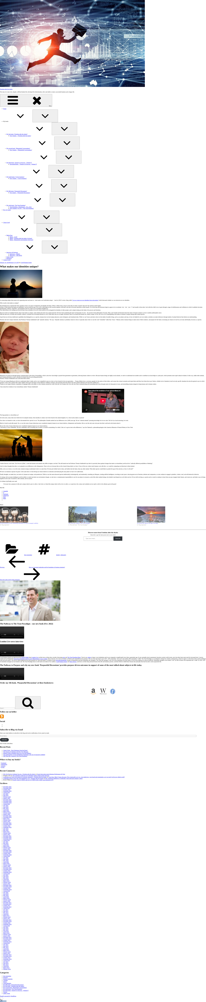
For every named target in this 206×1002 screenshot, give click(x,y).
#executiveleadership (61, 660)
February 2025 (7, 797)
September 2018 (7, 889)
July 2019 (5, 875)
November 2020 (7, 852)
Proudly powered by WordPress (8, 996)
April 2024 (6, 810)
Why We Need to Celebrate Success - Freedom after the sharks (19, 774)
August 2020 (6, 856)
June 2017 (5, 911)
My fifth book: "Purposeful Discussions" (13, 984)
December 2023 (7, 815)
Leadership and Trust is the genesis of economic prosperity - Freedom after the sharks (24, 777)
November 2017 (7, 904)
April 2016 (6, 931)
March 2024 (6, 811)
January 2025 (6, 798)
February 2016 (7, 934)
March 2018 (6, 898)
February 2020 (7, 865)
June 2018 (5, 894)
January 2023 (6, 821)
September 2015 (7, 941)
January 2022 (6, 834)
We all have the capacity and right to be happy (147, 523)
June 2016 (5, 928)
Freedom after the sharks (6, 89)
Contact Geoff (6, 260)
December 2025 (7, 786)
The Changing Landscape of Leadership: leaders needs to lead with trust (31, 775)
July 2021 (5, 841)
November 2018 (7, 886)
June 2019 (5, 876)
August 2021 (6, 840)
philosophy (63, 555)
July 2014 (5, 962)
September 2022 (7, 827)
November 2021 (7, 837)
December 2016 (7, 920)
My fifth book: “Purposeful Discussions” (16, 191)
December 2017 (7, 902)
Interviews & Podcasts (12, 252)
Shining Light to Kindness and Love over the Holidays (17, 753)
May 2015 (5, 947)
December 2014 (7, 954)
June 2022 (5, 828)
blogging (5, 977)
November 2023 (7, 817)
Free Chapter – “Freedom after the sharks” (20, 135)
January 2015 (6, 953)
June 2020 (5, 859)
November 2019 (7, 869)
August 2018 (6, 891)
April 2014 (6, 966)
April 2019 (6, 879)
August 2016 (6, 925)
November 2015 (7, 938)
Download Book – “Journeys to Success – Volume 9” (23, 164)
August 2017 (6, 908)
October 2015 (6, 940)
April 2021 (6, 844)
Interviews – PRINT (15, 254)
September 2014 (7, 959)
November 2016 (7, 921)
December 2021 (7, 836)
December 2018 (7, 885)
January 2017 (6, 918)
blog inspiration (28, 555)
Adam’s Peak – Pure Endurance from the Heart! (15, 750)
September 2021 (7, 839)
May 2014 (5, 965)
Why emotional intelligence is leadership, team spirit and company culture (64, 778)
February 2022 (7, 833)
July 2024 (5, 805)
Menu (50, 106)
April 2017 (6, 914)
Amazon (3, 766)
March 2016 (6, 933)
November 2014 (7, 956)
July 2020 (5, 857)
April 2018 (6, 896)
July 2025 (5, 794)
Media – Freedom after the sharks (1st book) (21, 238)
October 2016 (6, 923)
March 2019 (6, 881)
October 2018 (6, 888)
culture (89, 657)
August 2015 (6, 943)
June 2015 (5, 946)
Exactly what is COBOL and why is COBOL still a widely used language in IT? (33, 780)
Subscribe (117, 538)
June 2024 (5, 807)
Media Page (9, 235)
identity (58, 555)
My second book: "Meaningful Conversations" (15, 987)
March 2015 (6, 950)
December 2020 (7, 850)
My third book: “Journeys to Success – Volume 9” (19, 162)
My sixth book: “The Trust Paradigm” (16, 205)
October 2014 (6, 957)
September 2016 (7, 924)
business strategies (7, 979)
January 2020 (6, 866)
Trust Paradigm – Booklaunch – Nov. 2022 (21, 207)
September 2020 (7, 854)
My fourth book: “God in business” (15, 177)
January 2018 (6, 901)
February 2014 (7, 969)
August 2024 (6, 804)
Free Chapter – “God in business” (18, 178)
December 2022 (7, 823)
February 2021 (7, 847)
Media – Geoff (13, 237)
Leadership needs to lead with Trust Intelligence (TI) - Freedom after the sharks (23, 778)
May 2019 (5, 878)
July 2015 (5, 944)
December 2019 (7, 868)
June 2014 (5, 963)
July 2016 (5, 927)
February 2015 (7, 952)
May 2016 (5, 930)
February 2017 (7, 917)
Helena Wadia (25, 657)
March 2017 (6, 915)
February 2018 (7, 899)
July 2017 (5, 910)
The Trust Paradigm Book (74, 657)
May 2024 (5, 808)
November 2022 (7, 824)
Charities (5, 980)
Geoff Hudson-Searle (26, 262)
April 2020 (6, 862)
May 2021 (5, 843)
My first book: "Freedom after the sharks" (13, 986)
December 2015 (7, 937)
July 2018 (5, 892)
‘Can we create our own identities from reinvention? (85, 300)
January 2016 (6, 936)
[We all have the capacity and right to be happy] (170, 514)
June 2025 (5, 795)
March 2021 (6, 846)
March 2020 (6, 863)
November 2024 (7, 801)
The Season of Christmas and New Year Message (15, 751)
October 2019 (6, 870)
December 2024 (7, 799)
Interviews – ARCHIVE (16, 255)
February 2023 (7, 820)
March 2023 (6, 818)
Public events (9, 257)
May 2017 (5, 912)
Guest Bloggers (7, 983)
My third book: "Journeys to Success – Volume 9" (16, 990)
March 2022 (6, 831)
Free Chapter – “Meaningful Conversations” (21, 150)
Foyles (2, 767)
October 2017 (6, 905)
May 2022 (5, 830)
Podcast (5, 992)
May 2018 (5, 895)
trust (64, 657)
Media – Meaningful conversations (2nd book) (21, 240)
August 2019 (6, 873)
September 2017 (7, 907)
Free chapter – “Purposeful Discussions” (20, 192)
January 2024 (6, 814)
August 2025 (6, 792)
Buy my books (7, 210)
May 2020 (5, 860)
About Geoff (6, 222)
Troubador (3, 763)
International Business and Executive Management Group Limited (30, 658)
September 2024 (7, 802)
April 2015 (6, 949)
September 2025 (7, 791)
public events (6, 993)
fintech (5, 982)
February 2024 (7, 812)
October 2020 (6, 853)
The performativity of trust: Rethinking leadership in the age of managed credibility (19, 523)
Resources (9, 258)
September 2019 (7, 872)
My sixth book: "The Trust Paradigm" (12, 989)
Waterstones (4, 764)
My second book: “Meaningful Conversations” (18, 148)
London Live (35, 657)
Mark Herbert (73, 661)
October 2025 (6, 789)
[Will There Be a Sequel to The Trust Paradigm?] (101, 514)
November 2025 (7, 788)
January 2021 (6, 849)
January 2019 (6, 883)
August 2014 (6, 960)
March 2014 (6, 967)
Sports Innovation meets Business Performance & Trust (51, 774)
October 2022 (6, 826)
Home (4, 108)
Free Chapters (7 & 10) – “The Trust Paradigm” (22, 208)
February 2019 (7, 882)
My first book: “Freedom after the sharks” (17, 134)
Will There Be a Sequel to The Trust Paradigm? (79, 523)
